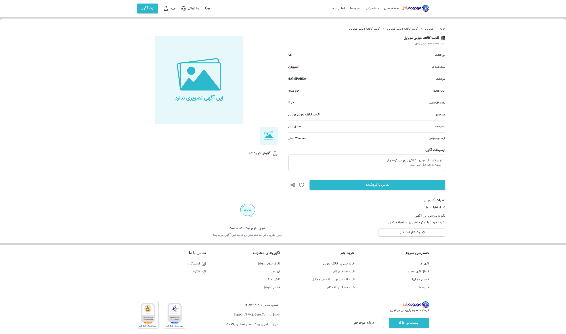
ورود (173, 8)
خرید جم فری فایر (344, 272)
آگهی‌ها (424, 264)
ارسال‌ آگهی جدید (418, 272)
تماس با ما (338, 8)
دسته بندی (372, 8)
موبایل (429, 28)
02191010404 (252, 305)
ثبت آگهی (147, 8)
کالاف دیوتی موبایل (268, 264)
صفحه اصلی (391, 8)
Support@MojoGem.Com (251, 315)
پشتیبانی (193, 8)
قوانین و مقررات (419, 279)
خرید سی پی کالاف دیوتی (339, 264)
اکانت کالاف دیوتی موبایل (402, 28)
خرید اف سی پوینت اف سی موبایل (333, 279)
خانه (442, 28)
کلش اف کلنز (272, 279)
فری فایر (275, 272)
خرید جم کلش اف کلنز (341, 287)
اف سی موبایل (271, 287)
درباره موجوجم (364, 323)
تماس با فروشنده (377, 185)
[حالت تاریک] (208, 8)
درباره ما (355, 8)
